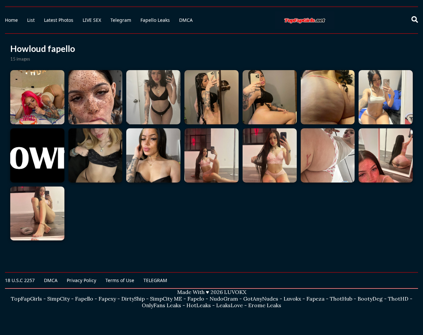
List (31, 20)
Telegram (120, 20)
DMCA (186, 20)
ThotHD (398, 298)
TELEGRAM (155, 280)
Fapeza (315, 298)
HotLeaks (198, 305)
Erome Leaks (264, 305)
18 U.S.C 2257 (20, 280)
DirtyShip (133, 298)
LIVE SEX (92, 20)
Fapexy (107, 298)
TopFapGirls (26, 298)
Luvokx (292, 298)
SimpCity (58, 298)
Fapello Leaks (155, 20)
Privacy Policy (81, 280)
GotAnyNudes (260, 298)
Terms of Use (119, 280)
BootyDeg (370, 298)
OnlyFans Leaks (161, 305)
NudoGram (224, 298)
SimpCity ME (166, 298)
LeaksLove (229, 305)
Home (11, 20)
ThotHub (341, 298)
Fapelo (195, 298)
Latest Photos (58, 20)
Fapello (84, 298)
